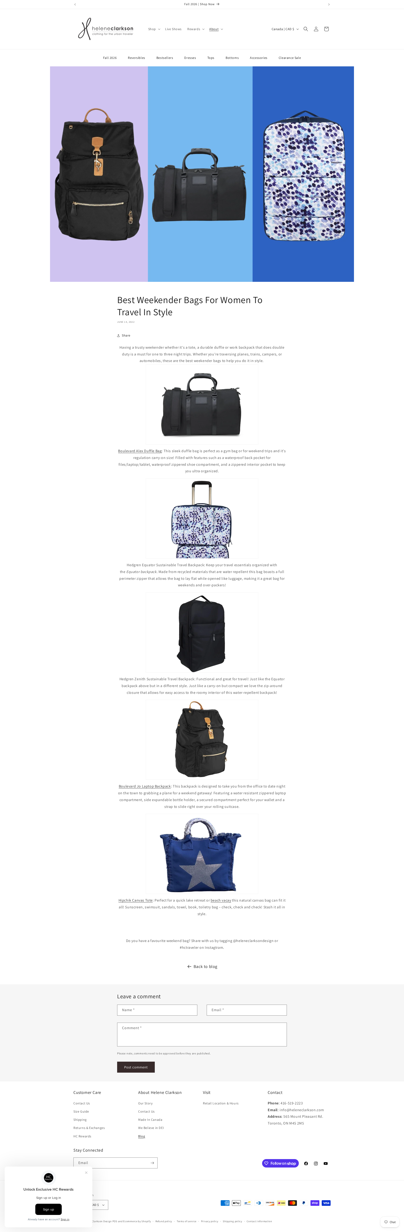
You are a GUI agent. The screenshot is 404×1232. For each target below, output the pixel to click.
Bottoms (232, 58)
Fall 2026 (110, 58)
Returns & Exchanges (89, 1128)
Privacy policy (209, 1221)
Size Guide (81, 1111)
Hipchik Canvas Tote (136, 900)
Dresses (190, 58)
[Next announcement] (329, 4)
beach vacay (221, 900)
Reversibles (136, 58)
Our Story (145, 1103)
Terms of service (186, 1221)
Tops (210, 58)
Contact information (259, 1221)
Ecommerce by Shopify (137, 1221)
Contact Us (81, 1103)
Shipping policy (232, 1221)
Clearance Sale (290, 58)
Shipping (80, 1119)
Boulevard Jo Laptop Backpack (145, 786)
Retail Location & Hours (221, 1103)
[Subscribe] (152, 1162)
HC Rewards (82, 1136)
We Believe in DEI (151, 1128)
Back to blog (205, 966)
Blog (141, 1136)
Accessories (258, 58)
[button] (153, 29)
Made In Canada (150, 1119)
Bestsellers (164, 58)
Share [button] (126, 335)
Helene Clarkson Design (97, 1221)
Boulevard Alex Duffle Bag (140, 450)
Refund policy (163, 1221)
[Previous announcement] (75, 4)
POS (114, 1221)
